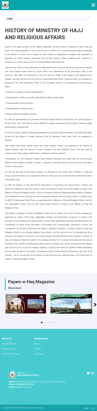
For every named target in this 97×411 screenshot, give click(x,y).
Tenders (37, 349)
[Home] (6, 5)
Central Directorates (11, 354)
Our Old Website (9, 344)
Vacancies (39, 354)
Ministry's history (9, 349)
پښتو (86, 408)
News (36, 344)
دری (93, 408)
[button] (41, 322)
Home (10, 19)
